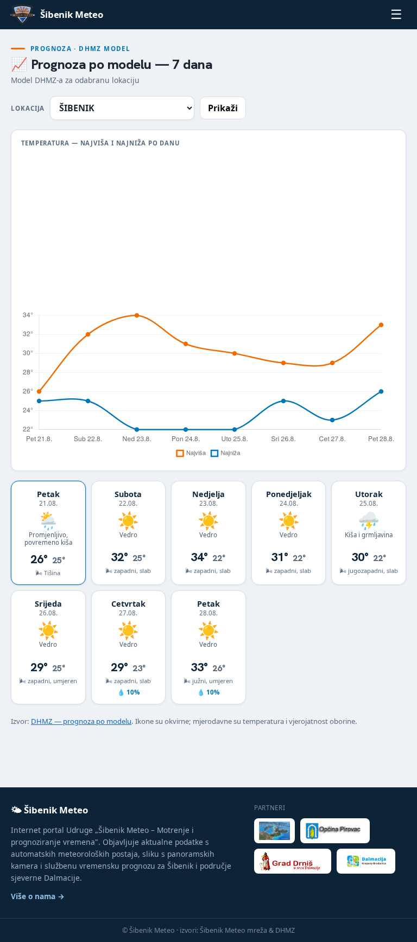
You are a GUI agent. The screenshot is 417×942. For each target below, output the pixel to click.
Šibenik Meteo (71, 14)
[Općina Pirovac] (335, 830)
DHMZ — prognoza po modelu (81, 721)
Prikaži (223, 108)
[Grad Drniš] (292, 861)
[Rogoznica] (274, 830)
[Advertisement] (208, 228)
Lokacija (28, 108)
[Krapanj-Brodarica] (366, 861)
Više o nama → (38, 896)
